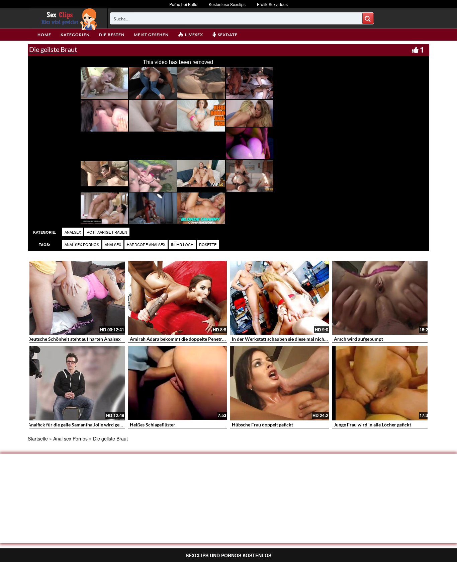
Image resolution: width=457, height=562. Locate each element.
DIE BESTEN (111, 34)
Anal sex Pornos (82, 244)
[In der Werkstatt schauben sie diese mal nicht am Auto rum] (279, 298)
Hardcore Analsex (146, 244)
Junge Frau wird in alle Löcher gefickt (372, 424)
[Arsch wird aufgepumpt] (381, 298)
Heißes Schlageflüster (152, 424)
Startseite (38, 438)
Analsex (73, 232)
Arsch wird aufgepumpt (358, 339)
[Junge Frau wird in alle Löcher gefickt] (381, 383)
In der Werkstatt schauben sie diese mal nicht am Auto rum (293, 339)
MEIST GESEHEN (151, 34)
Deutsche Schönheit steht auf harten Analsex (74, 339)
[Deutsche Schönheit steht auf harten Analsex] (75, 298)
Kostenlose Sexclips (227, 4)
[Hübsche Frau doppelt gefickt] (279, 383)
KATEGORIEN (75, 34)
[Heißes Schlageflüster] (177, 383)
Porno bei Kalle (183, 4)
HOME (44, 34)
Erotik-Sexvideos (272, 4)
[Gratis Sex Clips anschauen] (67, 18)
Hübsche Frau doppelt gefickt (262, 424)
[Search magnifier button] (368, 18)
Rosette (207, 244)
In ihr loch (182, 244)
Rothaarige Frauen (107, 232)
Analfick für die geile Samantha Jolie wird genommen (83, 424)
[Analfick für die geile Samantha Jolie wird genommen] (75, 383)
